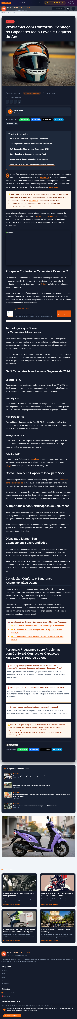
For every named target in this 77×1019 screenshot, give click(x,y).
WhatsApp (25, 119)
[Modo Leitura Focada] (15, 101)
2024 (3, 974)
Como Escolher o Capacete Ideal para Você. (28, 154)
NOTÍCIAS (13, 12)
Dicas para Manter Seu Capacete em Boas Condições (32, 164)
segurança (44, 177)
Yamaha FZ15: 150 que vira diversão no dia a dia (27, 3)
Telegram (59, 119)
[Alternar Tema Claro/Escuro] (68, 9)
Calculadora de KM (9, 993)
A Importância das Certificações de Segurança (29, 159)
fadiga (43, 284)
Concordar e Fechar (12, 1016)
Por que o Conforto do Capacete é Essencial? (29, 139)
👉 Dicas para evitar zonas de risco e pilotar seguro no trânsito (37, 626)
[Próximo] (72, 836)
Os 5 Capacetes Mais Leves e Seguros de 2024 (29, 149)
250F (3, 980)
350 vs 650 (5, 983)
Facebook (37, 119)
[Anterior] (4, 836)
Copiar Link (13, 123)
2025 (3, 977)
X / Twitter (48, 119)
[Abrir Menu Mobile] (73, 9)
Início (5, 12)
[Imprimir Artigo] (19, 101)
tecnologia (35, 459)
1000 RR (4, 970)
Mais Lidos (6, 996)
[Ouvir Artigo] (10, 111)
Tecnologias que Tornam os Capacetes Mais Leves (31, 144)
